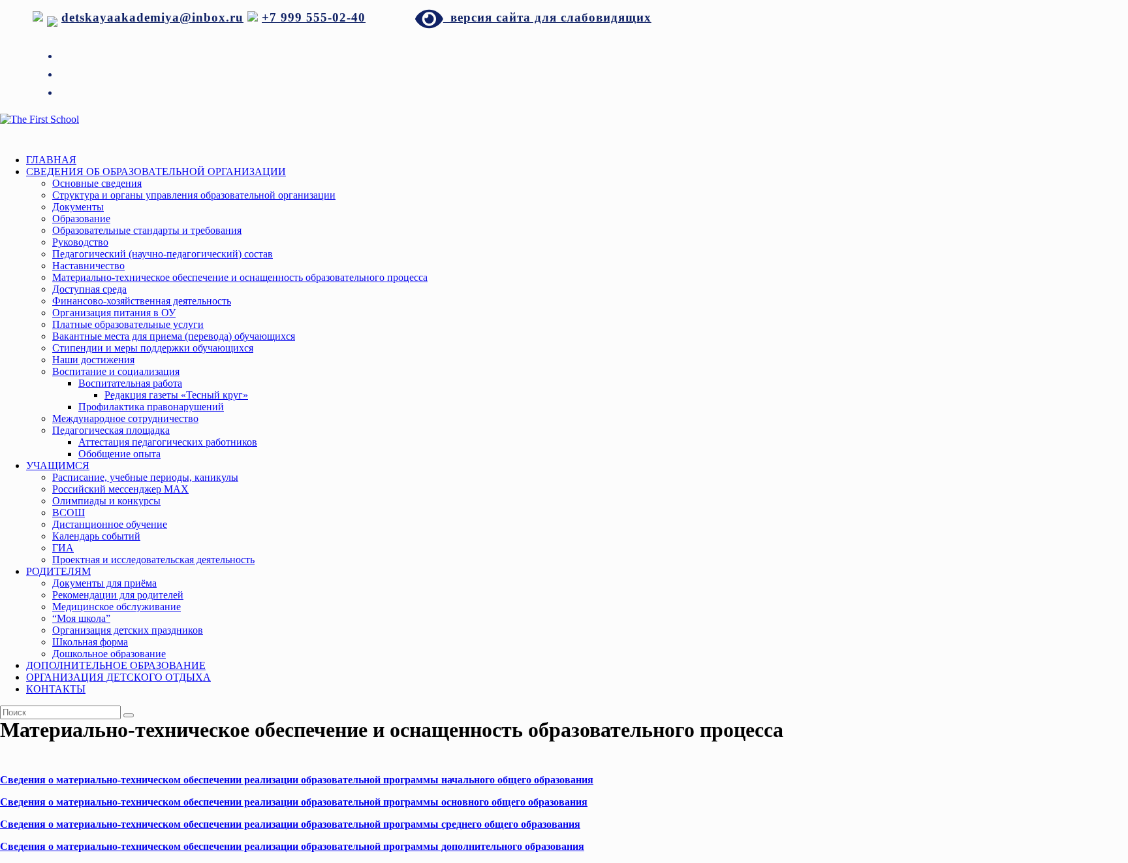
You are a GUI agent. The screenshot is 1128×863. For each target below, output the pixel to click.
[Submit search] (128, 715)
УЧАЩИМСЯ (57, 465)
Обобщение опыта (119, 453)
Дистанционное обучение (109, 524)
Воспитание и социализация (116, 371)
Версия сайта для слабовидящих (547, 17)
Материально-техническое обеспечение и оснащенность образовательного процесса (240, 277)
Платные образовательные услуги (128, 324)
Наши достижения (93, 359)
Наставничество (88, 265)
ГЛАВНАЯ (51, 159)
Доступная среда (89, 289)
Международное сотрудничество (125, 418)
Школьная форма (90, 641)
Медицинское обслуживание (116, 606)
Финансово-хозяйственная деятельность (141, 300)
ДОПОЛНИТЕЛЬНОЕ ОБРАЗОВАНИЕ (116, 665)
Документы (78, 206)
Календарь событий (96, 536)
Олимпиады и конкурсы (106, 500)
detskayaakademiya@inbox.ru (152, 17)
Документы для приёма (104, 583)
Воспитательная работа (130, 383)
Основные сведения (97, 183)
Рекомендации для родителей (117, 594)
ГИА (63, 547)
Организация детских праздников (127, 630)
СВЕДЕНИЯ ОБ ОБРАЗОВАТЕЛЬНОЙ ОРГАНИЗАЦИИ (156, 171)
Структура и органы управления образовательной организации (194, 195)
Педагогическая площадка (111, 430)
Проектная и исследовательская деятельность (153, 559)
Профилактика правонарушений (151, 406)
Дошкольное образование (109, 653)
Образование (81, 218)
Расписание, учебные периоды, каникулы (145, 477)
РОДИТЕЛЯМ (58, 571)
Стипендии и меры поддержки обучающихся (152, 347)
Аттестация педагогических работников (167, 442)
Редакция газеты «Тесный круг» (176, 394)
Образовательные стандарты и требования (147, 230)
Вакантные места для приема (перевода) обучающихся (173, 336)
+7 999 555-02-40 (314, 17)
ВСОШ (68, 512)
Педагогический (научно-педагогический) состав (162, 253)
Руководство (80, 242)
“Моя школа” (81, 618)
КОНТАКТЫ (56, 688)
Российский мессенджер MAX (120, 489)
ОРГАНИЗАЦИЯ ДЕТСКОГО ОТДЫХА (118, 677)
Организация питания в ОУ (114, 312)
